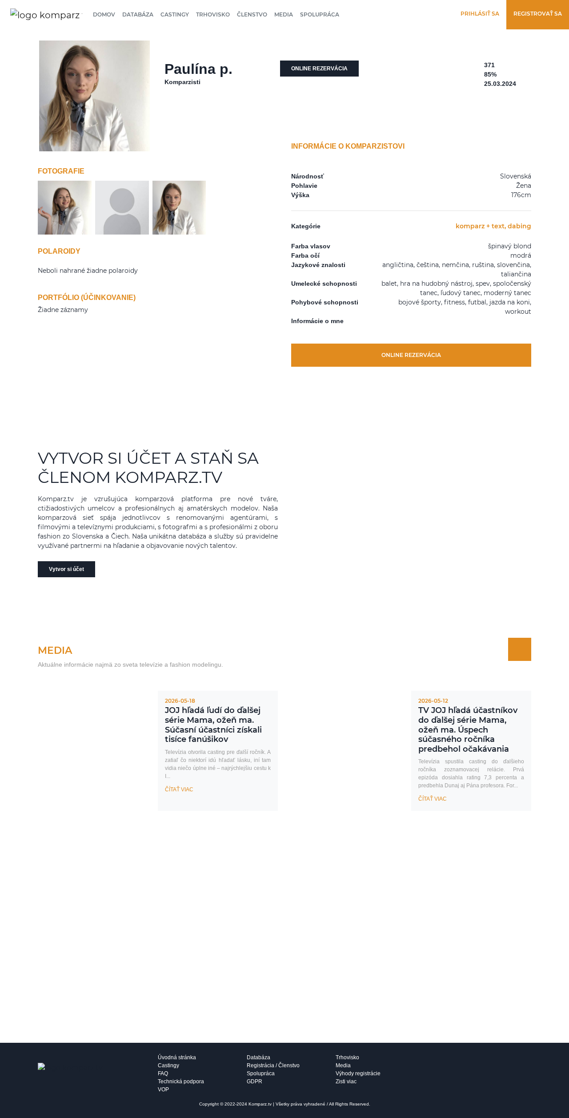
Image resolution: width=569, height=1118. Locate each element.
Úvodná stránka (177, 1057)
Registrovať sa (537, 13)
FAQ (163, 1073)
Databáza (137, 14)
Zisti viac (346, 1081)
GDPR (254, 1081)
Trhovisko (213, 14)
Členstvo (252, 14)
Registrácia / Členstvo (273, 1065)
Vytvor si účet (66, 569)
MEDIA (55, 650)
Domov (104, 14)
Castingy (174, 14)
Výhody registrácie (358, 1073)
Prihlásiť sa (480, 13)
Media (283, 14)
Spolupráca (319, 14)
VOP (163, 1089)
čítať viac (179, 789)
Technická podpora (181, 1081)
